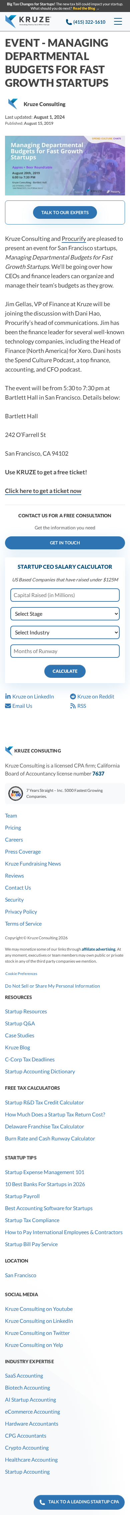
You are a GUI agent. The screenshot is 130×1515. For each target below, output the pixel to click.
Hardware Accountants (31, 1423)
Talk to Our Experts (65, 212)
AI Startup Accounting (30, 1399)
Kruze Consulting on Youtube (39, 1309)
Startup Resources (26, 1011)
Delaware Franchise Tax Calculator (44, 1126)
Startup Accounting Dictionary (40, 1071)
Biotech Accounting (27, 1387)
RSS (81, 705)
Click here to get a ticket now (43, 490)
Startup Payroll (22, 1196)
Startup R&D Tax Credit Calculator (44, 1102)
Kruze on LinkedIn (33, 696)
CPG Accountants (25, 1435)
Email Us (22, 705)
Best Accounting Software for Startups (49, 1208)
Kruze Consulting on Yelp (34, 1345)
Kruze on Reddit (95, 696)
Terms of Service (23, 923)
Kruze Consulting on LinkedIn (39, 1321)
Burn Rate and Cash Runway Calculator (50, 1138)
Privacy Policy (21, 911)
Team (11, 815)
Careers (14, 839)
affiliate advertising (98, 949)
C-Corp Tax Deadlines (30, 1059)
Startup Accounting (27, 1471)
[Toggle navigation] (118, 22)
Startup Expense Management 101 (44, 1172)
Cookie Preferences (21, 973)
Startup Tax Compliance (32, 1220)
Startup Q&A (20, 1023)
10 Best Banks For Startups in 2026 (45, 1184)
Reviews (14, 875)
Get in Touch (65, 542)
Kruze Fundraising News (33, 863)
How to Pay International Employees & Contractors (64, 1232)
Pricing (13, 827)
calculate (65, 671)
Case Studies (19, 1035)
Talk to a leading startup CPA (82, 1501)
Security (14, 899)
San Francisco (20, 1275)
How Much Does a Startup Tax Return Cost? (55, 1114)
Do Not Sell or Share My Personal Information (52, 986)
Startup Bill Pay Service (31, 1244)
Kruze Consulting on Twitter (37, 1333)
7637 (98, 773)
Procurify (74, 238)
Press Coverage (23, 851)
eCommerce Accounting (32, 1411)
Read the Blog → (86, 8)
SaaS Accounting (24, 1375)
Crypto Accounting (27, 1447)
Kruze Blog (17, 1047)
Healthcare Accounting (31, 1459)
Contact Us (18, 887)
